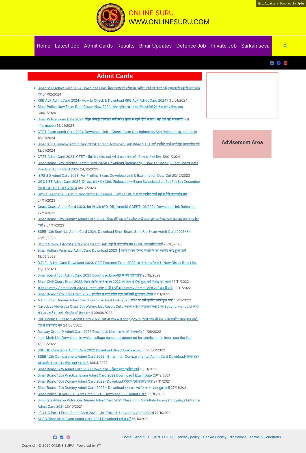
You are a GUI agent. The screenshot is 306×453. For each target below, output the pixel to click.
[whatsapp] (285, 63)
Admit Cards (98, 46)
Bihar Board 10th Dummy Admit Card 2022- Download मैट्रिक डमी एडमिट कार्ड (95, 381)
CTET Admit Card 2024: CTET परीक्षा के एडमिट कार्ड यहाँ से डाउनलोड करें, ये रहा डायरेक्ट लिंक (100, 157)
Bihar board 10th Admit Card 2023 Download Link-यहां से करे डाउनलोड (90, 275)
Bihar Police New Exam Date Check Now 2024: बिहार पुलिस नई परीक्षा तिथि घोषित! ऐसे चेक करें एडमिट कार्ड (110, 107)
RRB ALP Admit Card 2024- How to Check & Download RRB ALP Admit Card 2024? (103, 100)
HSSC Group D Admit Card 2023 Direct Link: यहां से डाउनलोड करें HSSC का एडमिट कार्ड (100, 244)
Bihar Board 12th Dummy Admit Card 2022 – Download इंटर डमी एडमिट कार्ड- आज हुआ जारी (104, 387)
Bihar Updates (155, 46)
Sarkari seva (255, 46)
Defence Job (191, 46)
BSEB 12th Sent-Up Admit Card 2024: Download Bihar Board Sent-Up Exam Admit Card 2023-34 (114, 231)
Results (126, 46)
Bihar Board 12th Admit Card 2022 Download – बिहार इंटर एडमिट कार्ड (88, 369)
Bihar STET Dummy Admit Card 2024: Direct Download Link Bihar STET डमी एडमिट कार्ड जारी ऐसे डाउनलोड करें (119, 144)
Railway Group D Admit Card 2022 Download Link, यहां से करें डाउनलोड (90, 331)
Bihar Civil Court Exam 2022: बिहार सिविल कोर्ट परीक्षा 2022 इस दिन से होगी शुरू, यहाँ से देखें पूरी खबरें (104, 281)
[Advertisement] (153, 440)
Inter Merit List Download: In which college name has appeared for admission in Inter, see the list (114, 337)
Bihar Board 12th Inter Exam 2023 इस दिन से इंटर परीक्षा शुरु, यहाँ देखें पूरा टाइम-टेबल (95, 294)
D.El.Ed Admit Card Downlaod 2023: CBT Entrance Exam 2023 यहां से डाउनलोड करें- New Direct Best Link (117, 263)
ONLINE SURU (151, 13)
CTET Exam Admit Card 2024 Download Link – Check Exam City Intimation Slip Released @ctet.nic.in (117, 132)
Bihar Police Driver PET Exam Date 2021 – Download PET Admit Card (92, 394)
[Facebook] (272, 63)
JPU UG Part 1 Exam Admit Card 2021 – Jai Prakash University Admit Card (96, 413)
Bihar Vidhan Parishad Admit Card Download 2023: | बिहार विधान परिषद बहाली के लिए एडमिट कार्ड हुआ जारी (112, 250)
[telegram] (279, 63)
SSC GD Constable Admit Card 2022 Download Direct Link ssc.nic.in (91, 350)
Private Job (224, 46)
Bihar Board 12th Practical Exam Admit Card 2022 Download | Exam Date (95, 375)
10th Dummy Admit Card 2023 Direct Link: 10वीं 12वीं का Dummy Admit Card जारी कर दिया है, (105, 288)
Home (43, 46)
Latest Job (67, 46)
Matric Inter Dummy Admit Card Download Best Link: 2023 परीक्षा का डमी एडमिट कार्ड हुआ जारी (105, 300)
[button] (285, 46)
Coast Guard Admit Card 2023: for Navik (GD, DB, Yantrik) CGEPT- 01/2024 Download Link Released (117, 207)
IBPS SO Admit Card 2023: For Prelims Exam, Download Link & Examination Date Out (104, 175)
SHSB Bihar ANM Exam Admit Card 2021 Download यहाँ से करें (84, 419)
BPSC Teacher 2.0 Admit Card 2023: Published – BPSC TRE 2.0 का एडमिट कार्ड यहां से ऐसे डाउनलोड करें (112, 194)
